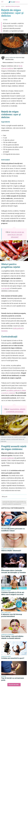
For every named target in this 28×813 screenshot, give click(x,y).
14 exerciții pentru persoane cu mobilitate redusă (13, 530)
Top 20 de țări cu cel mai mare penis (12, 679)
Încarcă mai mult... (14, 684)
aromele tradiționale (7, 458)
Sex (2, 568)
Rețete (2, 6)
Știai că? (3, 676)
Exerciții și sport (6, 527)
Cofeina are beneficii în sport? (12, 658)
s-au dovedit (5, 288)
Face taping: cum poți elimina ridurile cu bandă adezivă (12, 637)
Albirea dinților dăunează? (11, 551)
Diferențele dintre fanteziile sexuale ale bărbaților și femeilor (13, 571)
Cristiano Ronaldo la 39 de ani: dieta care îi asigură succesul (12, 593)
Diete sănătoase (6, 612)
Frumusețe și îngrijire (7, 548)
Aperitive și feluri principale (13, 6)
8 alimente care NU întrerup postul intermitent (11, 615)
